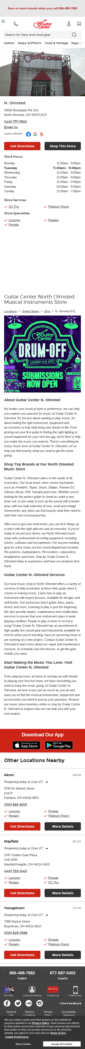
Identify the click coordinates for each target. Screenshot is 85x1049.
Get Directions (22, 146)
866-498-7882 (22, 973)
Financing (53, 995)
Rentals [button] (53, 811)
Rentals (14, 224)
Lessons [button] (14, 811)
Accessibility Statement (69, 1014)
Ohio (47, 311)
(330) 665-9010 (15, 805)
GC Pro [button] (14, 206)
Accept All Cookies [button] (62, 1044)
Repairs (53, 220)
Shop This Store (63, 146)
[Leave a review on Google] (35, 135)
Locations (10, 311)
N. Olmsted (14, 103)
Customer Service (32, 995)
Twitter (18, 1003)
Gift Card (8, 995)
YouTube (28, 1003)
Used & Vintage (56, 43)
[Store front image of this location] (42, 72)
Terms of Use (58, 1033)
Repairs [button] (14, 815)
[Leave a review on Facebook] (29, 135)
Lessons (14, 220)
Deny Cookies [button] (23, 1044)
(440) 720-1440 (15, 871)
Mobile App (75, 995)
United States (30, 311)
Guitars (9, 43)
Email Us (11, 127)
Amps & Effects (29, 43)
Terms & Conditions (29, 1014)
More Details (62, 826)
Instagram (39, 1003)
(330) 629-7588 (15, 933)
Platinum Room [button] (58, 206)
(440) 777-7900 (15, 122)
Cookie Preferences (17, 1037)
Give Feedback (70, 1003)
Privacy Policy (40, 1023)
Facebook (7, 1003)
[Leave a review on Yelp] (41, 135)
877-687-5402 (63, 973)
